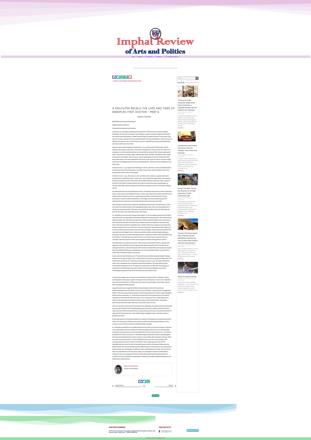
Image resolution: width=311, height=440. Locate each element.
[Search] (196, 78)
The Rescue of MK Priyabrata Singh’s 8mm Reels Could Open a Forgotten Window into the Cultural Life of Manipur (187, 105)
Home (133, 56)
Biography (124, 81)
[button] (114, 77)
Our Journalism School (171, 56)
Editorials (140, 56)
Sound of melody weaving (187, 277)
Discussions (149, 56)
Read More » (181, 127)
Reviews (159, 56)
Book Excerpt (134, 81)
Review (139, 81)
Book (129, 81)
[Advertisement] (144, 93)
